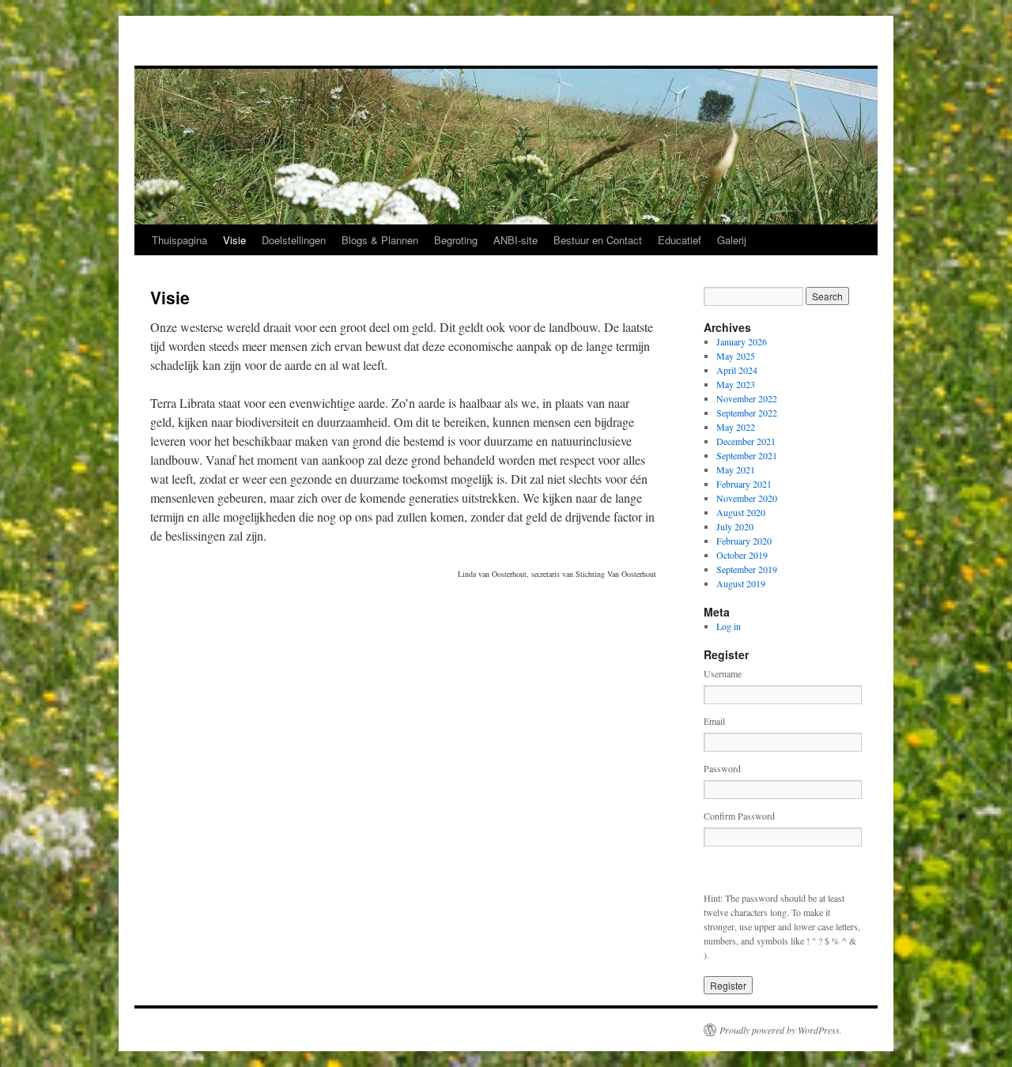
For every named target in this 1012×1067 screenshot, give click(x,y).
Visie (234, 239)
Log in (728, 626)
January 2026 (741, 341)
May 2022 (735, 426)
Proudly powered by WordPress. (780, 1030)
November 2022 (746, 398)
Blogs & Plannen (380, 239)
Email (714, 720)
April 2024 (736, 370)
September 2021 (746, 455)
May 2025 (735, 355)
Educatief (679, 239)
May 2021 (735, 469)
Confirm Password (739, 815)
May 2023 (735, 384)
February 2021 (744, 483)
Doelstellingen (294, 239)
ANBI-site (515, 239)
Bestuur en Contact (597, 239)
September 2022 (746, 412)
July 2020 (734, 526)
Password (722, 768)
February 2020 (744, 540)
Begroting (456, 239)
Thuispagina (179, 239)
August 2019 (740, 583)
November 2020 (746, 498)
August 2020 (740, 512)
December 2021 (746, 441)
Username (723, 673)
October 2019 (742, 555)
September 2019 (746, 569)
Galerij (731, 239)
